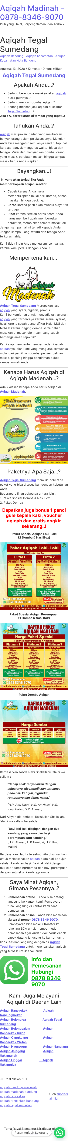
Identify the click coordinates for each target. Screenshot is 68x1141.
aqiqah (61, 93)
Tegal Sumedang (19, 111)
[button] (59, 1132)
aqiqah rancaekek (12, 1096)
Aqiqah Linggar (11, 1060)
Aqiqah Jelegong (12, 1051)
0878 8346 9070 (44, 919)
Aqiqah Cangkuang (14, 1037)
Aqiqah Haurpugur (13, 1046)
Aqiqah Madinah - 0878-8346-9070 (32, 13)
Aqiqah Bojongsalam (15, 1028)
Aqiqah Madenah (12, 391)
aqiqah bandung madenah (18, 1087)
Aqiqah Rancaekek (13, 1010)
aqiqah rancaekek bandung (19, 1101)
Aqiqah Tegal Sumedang (34, 75)
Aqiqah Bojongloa (13, 1019)
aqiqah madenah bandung (18, 1092)
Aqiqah (5, 134)
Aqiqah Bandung (11, 56)
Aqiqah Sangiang (55, 1046)
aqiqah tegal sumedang (16, 1105)
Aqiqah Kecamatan (39, 56)
